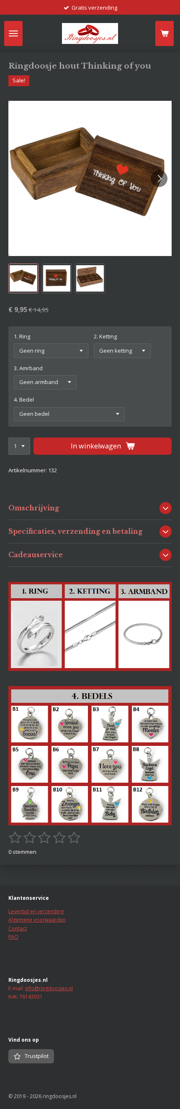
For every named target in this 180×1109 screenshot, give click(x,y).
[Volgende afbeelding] (159, 178)
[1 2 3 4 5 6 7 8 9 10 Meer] (19, 446)
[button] (23, 279)
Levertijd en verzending (36, 911)
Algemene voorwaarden (37, 919)
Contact (17, 928)
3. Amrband (28, 368)
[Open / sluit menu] (13, 33)
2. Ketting (105, 336)
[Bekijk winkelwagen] (164, 33)
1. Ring (22, 336)
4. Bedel (24, 399)
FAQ (13, 936)
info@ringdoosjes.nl (49, 988)
